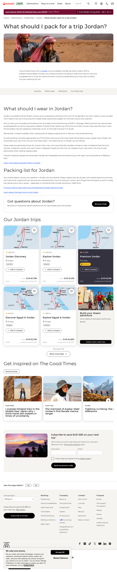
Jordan (39, 18)
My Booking (45, 499)
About (68, 4)
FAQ (79, 507)
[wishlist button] (34, 230)
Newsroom (82, 516)
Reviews (81, 511)
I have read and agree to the (73, 458)
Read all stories (11, 371)
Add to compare (16, 269)
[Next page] (108, 400)
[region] (58, 139)
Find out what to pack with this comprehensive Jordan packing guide (33, 188)
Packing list (62, 91)
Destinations (32, 4)
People (99, 510)
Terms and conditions (72, 445)
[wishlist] (96, 3)
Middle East (29, 18)
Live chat (81, 503)
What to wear (50, 91)
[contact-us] (107, 3)
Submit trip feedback (49, 503)
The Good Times (65, 503)
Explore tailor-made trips (95, 342)
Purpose (100, 495)
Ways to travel (47, 4)
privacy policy (85, 458)
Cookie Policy (29, 565)
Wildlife (99, 518)
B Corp (99, 499)
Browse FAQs (101, 204)
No (36, 485)
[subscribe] (112, 3)
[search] (79, 3)
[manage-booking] (101, 3)
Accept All (60, 552)
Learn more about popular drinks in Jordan (22, 163)
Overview (37, 91)
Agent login (45, 524)
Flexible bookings (47, 516)
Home (6, 18)
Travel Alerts (45, 511)
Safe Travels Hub (47, 507)
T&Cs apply (20, 510)
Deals (59, 4)
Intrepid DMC (64, 507)
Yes (28, 485)
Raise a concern (84, 520)
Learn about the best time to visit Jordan (21, 192)
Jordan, (45, 71)
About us (62, 499)
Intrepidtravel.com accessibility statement (66, 529)
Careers (62, 511)
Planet (99, 514)
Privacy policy (64, 516)
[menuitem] (8, 3)
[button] (34, 230)
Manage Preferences (60, 558)
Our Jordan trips (77, 91)
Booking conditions (48, 520)
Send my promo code (63, 465)
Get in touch (82, 499)
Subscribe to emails (19, 516)
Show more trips (56, 354)
